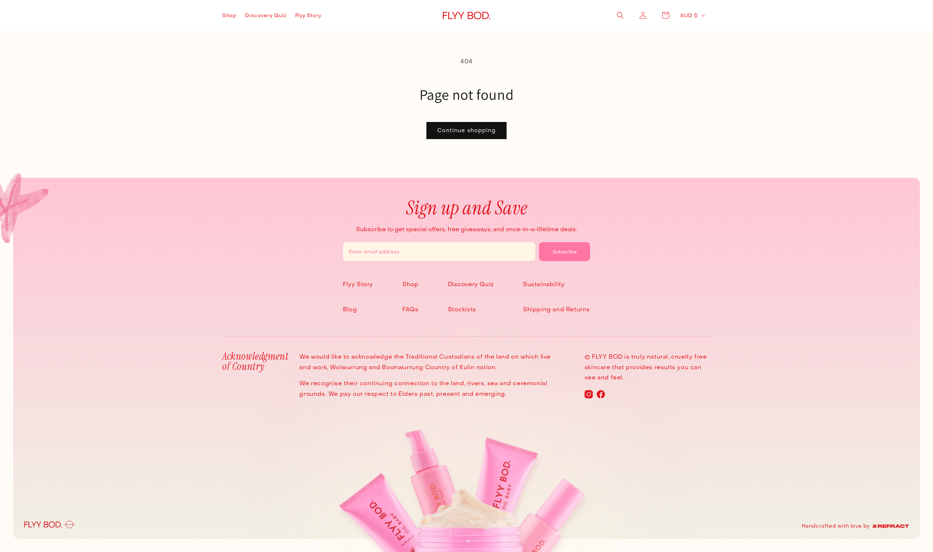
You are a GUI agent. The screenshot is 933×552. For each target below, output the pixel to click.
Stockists (462, 309)
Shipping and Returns (556, 309)
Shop (410, 284)
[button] (620, 15)
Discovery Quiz (471, 284)
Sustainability (544, 284)
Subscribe (565, 251)
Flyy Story (358, 284)
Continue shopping (466, 130)
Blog (350, 309)
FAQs (410, 309)
